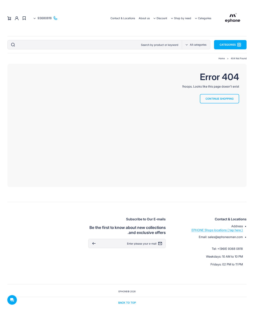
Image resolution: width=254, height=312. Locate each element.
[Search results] (12, 44)
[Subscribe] (93, 243)
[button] (203, 18)
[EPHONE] (232, 18)
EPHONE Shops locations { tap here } (217, 230)
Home (221, 58)
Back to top (127, 302)
